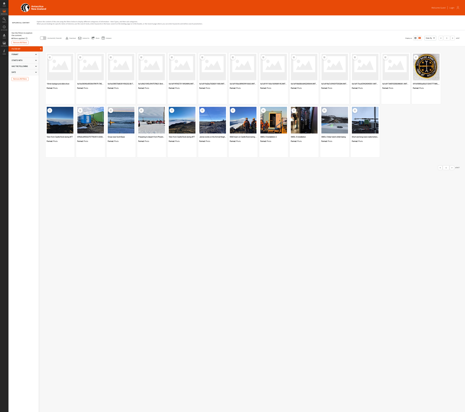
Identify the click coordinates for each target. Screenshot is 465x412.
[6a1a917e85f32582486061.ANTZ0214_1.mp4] (395, 67)
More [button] (4, 54)
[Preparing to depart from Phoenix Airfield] (151, 120)
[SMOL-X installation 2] (273, 120)
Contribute (4, 46)
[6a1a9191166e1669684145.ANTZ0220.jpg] (273, 67)
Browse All (4, 14)
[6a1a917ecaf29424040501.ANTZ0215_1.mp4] (365, 67)
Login (4, 38)
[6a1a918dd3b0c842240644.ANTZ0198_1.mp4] (304, 67)
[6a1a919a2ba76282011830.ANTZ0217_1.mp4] (212, 67)
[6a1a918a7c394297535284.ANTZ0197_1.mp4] (334, 67)
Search (4, 22)
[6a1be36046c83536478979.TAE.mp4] (90, 67)
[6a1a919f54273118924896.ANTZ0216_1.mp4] (182, 67)
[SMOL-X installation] (304, 120)
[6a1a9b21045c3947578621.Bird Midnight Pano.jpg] (151, 67)
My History (4, 30)
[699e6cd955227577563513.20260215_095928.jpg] (90, 120)
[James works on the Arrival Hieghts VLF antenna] (212, 120)
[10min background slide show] (60, 67)
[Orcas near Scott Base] (121, 120)
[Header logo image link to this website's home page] (33, 4)
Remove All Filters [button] (20, 43)
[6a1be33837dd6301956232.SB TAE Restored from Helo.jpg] (121, 67)
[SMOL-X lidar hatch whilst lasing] (334, 120)
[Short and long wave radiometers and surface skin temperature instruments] (365, 120)
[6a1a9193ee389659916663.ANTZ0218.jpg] (243, 67)
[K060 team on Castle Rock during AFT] (243, 120)
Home (4, 6)
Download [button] (70, 38)
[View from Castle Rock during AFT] (60, 120)
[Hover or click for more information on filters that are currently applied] (26, 38)
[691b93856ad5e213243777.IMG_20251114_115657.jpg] (426, 67)
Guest (443, 7)
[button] (83, 38)
